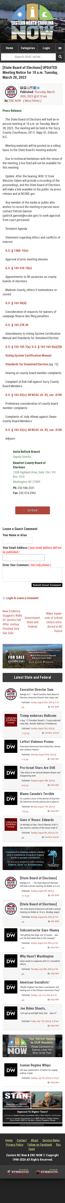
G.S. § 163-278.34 (16, 325)
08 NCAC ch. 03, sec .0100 (45, 395)
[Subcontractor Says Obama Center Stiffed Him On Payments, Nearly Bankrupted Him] (10, 934)
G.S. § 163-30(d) (15, 303)
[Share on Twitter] (38, 87)
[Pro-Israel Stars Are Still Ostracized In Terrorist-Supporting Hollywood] (10, 772)
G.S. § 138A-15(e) (16, 250)
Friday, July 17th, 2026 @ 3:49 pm (45, 1021)
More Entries (32, 100)
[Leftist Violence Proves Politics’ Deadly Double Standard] (10, 746)
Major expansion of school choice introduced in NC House (53, 622)
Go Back (33, 510)
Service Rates (51, 1140)
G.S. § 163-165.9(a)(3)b (47, 347)
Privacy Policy (14, 1145)
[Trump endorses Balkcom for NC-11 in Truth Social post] (10, 720)
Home (9, 48)
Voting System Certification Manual (28, 355)
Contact (22, 1140)
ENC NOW (15, 100)
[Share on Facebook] (34, 87)
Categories (28, 48)
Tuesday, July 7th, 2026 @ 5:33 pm (45, 1078)
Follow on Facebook (40, 1145)
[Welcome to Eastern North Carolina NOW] (32, 21)
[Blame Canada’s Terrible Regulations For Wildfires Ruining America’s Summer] (10, 798)
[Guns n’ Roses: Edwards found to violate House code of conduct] (10, 824)
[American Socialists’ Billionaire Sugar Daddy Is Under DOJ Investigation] (10, 986)
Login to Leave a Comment (22, 598)
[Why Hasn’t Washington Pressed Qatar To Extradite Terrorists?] (10, 960)
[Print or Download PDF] (30, 87)
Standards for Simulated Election (26, 364)
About (34, 1140)
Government (32, 618)
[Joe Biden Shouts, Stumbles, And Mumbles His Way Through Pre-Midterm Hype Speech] (10, 1012)
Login (46, 48)
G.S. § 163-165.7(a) (17, 347)
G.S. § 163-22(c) (15, 395)
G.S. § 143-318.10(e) (18, 268)
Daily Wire (55, 759)
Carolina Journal (52, 733)
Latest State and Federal (32, 677)
